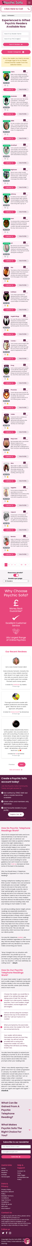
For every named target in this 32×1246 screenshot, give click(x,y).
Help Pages (21, 1175)
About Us (4, 1170)
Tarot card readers (17, 1002)
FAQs (19, 1173)
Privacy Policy (6, 1190)
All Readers (10, 15)
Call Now (9, 89)
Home (4, 15)
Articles (4, 1175)
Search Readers (15, 44)
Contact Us (21, 1171)
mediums (26, 1000)
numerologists (19, 1005)
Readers (4, 1173)
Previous (12, 764)
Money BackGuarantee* (16, 610)
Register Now (15, 814)
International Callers (19, 1241)
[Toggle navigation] (29, 2)
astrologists (8, 1007)
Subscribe (15, 1157)
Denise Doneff (15, 712)
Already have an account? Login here (16, 818)
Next (21, 764)
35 (21, 565)
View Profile (22, 89)
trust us (13, 864)
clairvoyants (17, 1000)
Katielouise (16, 685)
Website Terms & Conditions (7, 1197)
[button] (16, 9)
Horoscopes (5, 1177)
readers (20, 937)
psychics (7, 1002)
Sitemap (4, 1244)
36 (25, 565)
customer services (7, 1223)
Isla (16, 754)
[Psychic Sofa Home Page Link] (13, 2)
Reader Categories (14, 52)
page (22, 996)
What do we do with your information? (6, 1206)
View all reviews (15, 770)
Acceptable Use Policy (23, 1178)
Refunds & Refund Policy (7, 1193)
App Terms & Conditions (6, 1201)
